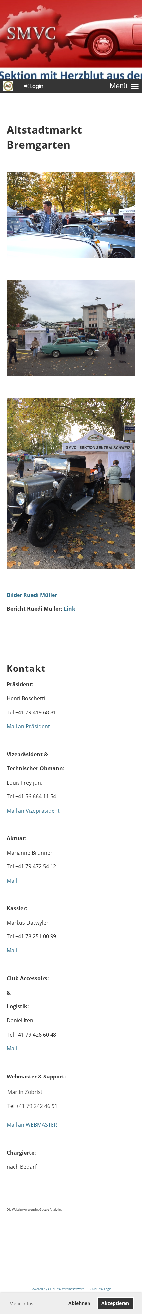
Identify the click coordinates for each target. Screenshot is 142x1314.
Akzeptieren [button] (115, 1303)
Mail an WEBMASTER (32, 1124)
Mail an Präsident (28, 726)
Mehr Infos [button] (21, 1303)
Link (69, 608)
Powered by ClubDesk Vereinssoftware (57, 1289)
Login (36, 86)
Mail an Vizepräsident (33, 810)
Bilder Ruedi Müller (32, 595)
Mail (12, 880)
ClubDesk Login (101, 1289)
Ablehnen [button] (79, 1303)
